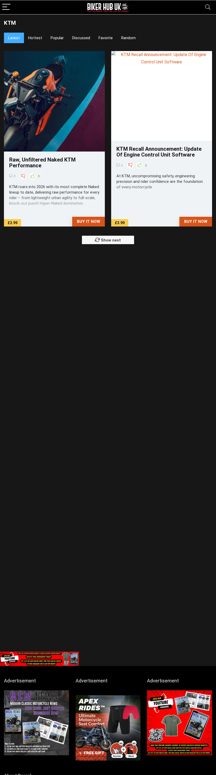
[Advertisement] (108, 609)
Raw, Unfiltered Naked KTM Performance (42, 163)
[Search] (208, 7)
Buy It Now (88, 221)
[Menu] (6, 7)
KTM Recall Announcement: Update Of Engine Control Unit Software (159, 152)
